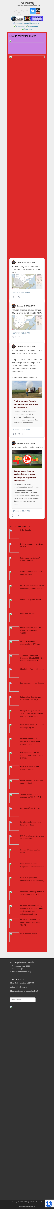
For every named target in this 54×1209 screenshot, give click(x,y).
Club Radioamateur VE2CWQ (27, 1206)
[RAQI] (38, 13)
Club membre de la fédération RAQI (24, 991)
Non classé (16, 969)
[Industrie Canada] (21, 24)
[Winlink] (17, 21)
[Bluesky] (32, 13)
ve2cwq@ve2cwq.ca (18, 987)
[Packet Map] (37, 21)
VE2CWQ (27, 3)
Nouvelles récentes (19, 972)
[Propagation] (19, 26)
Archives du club (18, 966)
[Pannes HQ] (34, 24)
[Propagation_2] (32, 26)
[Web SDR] (27, 21)
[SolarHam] (27, 29)
